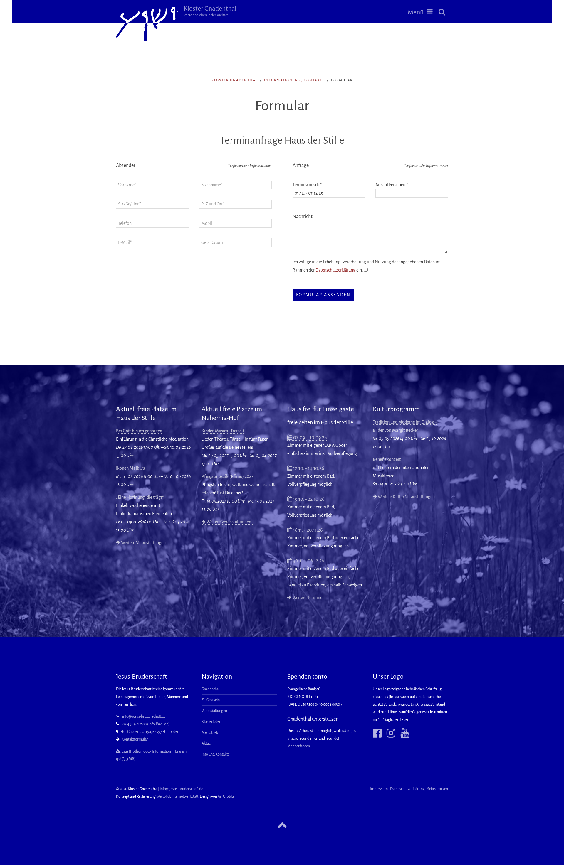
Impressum (379, 789)
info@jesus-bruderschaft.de (143, 716)
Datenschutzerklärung (335, 270)
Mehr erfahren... (300, 746)
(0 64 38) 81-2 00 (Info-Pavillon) (145, 724)
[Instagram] (388, 733)
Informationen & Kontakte (294, 80)
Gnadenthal (210, 689)
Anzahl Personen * (391, 184)
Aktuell (207, 743)
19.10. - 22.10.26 (308, 499)
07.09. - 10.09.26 (309, 437)
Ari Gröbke (226, 797)
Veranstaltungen (214, 711)
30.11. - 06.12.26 (308, 561)
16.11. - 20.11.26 (307, 530)
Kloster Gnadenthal (210, 11)
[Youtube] (402, 733)
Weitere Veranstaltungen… (144, 542)
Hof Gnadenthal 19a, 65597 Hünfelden (149, 732)
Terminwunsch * (307, 184)
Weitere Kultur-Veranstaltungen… (407, 496)
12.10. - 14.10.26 (308, 468)
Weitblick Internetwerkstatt (177, 797)
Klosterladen (211, 722)
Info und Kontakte (215, 754)
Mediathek (210, 733)
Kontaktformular (135, 739)
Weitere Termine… (308, 597)
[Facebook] (377, 733)
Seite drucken (437, 789)
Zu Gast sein (211, 700)
